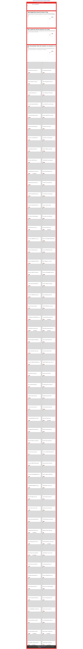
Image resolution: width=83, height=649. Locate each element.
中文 (36, 4)
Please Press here (43, 647)
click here (45, 2)
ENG (38, 4)
